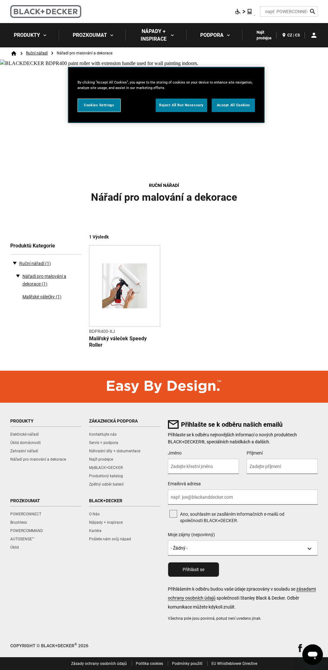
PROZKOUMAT (90, 35)
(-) (15, 263)
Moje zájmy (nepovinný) (191, 534)
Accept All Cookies (233, 105)
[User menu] (314, 35)
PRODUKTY (27, 35)
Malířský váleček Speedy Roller (118, 341)
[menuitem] (29, 35)
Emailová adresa (184, 483)
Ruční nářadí (37, 53)
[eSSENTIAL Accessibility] (244, 11)
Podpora (212, 35)
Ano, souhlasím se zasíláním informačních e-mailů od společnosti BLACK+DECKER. (232, 517)
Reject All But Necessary (181, 105)
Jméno (175, 453)
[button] (300, 648)
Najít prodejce (264, 35)
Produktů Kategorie (32, 246)
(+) (18, 275)
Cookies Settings (99, 105)
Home (14, 53)
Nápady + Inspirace (154, 35)
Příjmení (255, 453)
